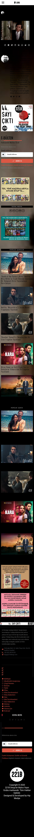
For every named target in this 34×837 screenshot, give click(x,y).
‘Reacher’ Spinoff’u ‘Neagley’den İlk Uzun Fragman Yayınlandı (15, 338)
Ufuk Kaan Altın (15, 56)
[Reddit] (25, 45)
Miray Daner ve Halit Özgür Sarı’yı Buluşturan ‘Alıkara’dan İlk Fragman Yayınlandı (15, 369)
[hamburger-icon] (30, 661)
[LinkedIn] (18, 719)
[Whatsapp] (22, 45)
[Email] (29, 45)
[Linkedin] (18, 45)
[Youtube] (21, 719)
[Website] (19, 96)
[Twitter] (12, 45)
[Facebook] (5, 45)
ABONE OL (18, 161)
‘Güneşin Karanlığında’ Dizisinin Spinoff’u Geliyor (13, 400)
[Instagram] (16, 96)
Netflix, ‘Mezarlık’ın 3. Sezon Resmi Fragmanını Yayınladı (15, 308)
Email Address (6, 150)
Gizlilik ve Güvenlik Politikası (23, 165)
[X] (12, 719)
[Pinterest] (15, 45)
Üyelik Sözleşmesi (7, 165)
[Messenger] (8, 45)
